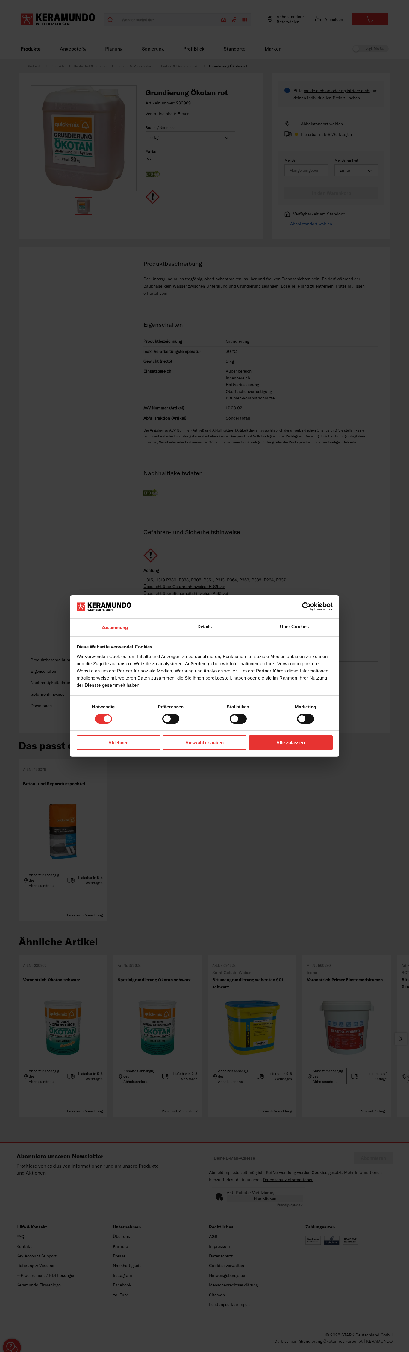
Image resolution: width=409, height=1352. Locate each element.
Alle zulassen (290, 742)
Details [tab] (204, 626)
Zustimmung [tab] (115, 627)
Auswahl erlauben (204, 742)
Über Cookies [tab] (294, 626)
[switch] (170, 719)
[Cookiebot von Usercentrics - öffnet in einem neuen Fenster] (306, 606)
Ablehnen (118, 742)
